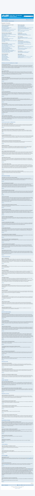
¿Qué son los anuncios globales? (5, 57)
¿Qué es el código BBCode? (5, 54)
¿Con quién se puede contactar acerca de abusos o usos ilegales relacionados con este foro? (25, 56)
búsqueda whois (30, 469)
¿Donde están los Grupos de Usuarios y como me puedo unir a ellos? (25, 27)
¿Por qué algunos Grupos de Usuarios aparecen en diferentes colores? (25, 29)
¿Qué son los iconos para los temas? (6, 60)
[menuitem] (7, 19)
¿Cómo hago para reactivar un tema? (6, 52)
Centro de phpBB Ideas (6, 464)
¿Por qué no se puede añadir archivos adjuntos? (7, 48)
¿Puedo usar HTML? (4, 55)
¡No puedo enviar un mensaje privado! (22, 33)
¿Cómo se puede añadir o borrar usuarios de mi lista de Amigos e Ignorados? (25, 38)
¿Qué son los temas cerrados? (5, 59)
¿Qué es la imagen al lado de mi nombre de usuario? (7, 38)
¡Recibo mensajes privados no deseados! (22, 34)
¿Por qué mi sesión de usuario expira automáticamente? (8, 30)
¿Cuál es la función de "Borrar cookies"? (6, 31)
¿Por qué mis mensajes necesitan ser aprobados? (7, 51)
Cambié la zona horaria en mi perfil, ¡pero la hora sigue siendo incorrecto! (8, 36)
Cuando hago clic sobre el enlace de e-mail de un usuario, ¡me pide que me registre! (9, 41)
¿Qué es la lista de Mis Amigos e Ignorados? (23, 37)
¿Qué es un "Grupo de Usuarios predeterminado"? (23, 30)
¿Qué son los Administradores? (21, 25)
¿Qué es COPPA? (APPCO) (5, 26)
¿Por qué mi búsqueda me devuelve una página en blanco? (24, 42)
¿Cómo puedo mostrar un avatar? (5, 39)
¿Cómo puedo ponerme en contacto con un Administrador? (24, 57)
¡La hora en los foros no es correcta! (6, 35)
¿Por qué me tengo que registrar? (5, 25)
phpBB (15, 486)
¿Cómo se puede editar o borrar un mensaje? (7, 44)
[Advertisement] (17, 7)
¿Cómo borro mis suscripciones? (21, 49)
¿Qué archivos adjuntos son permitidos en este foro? (24, 51)
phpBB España (20, 487)
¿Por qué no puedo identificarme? (5, 28)
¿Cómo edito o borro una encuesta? (6, 47)
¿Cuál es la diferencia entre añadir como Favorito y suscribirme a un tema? (25, 46)
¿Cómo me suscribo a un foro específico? (22, 48)
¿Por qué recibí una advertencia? (5, 49)
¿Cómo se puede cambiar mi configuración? (6, 33)
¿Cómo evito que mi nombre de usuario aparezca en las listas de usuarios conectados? (9, 34)
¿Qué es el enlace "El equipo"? (21, 31)
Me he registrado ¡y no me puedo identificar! (6, 27)
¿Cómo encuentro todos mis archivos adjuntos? (23, 52)
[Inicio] (5, 15)
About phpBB (28, 458)
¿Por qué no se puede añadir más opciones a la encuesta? (8, 46)
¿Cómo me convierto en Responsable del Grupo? (23, 28)
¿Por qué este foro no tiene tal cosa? (22, 55)
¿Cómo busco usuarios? (20, 43)
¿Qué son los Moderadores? (21, 26)
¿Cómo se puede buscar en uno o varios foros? (23, 41)
